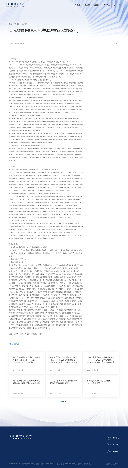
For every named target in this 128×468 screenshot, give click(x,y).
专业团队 (78, 5)
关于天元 (107, 5)
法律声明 (109, 464)
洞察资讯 (97, 5)
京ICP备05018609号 (28, 464)
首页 (10, 24)
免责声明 (116, 464)
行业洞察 (24, 24)
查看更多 (63, 401)
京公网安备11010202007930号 (46, 464)
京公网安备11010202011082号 (66, 464)
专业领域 (87, 5)
